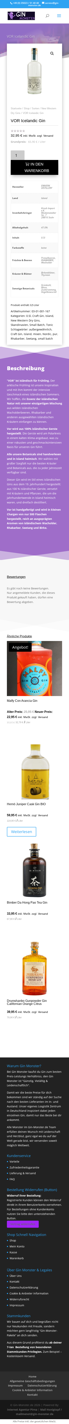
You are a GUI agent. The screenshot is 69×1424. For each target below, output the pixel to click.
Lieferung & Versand (23, 1173)
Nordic (47, 334)
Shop (27, 108)
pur (55, 334)
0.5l (28, 316)
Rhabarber (18, 338)
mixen (37, 334)
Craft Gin (38, 316)
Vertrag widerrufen (22, 1224)
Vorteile (14, 1161)
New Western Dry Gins (25, 320)
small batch (45, 338)
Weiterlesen (21, 831)
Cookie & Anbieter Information (29, 1293)
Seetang (31, 338)
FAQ (12, 1179)
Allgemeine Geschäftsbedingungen (32, 1381)
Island (49, 316)
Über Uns (16, 1276)
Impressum (17, 1305)
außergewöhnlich (40, 329)
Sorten (35, 108)
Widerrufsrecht (19, 1299)
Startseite (16, 108)
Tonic (49, 325)
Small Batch (37, 325)
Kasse (13, 1252)
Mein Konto (17, 1246)
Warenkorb (17, 1258)
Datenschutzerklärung (24, 1287)
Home (32, 1376)
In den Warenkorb (37, 167)
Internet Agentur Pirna (22, 1409)
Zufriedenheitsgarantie (24, 1167)
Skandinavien (19, 325)
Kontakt (14, 1281)
